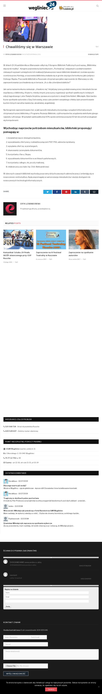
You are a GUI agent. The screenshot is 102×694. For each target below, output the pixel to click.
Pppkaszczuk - (18, 519)
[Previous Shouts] (51, 557)
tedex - (15, 506)
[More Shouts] (51, 585)
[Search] (97, 5)
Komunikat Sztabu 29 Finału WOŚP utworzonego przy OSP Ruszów (17, 255)
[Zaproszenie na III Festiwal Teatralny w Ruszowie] (51, 239)
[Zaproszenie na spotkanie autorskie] (84, 239)
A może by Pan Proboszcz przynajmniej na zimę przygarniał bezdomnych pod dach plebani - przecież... (44, 501)
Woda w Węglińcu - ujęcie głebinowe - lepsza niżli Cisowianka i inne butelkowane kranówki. (40, 488)
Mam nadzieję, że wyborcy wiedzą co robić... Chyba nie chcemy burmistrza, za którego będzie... (41, 513)
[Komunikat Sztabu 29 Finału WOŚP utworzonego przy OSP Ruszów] (18, 239)
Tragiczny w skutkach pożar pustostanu (21, 498)
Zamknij (51, 689)
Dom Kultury (93, 54)
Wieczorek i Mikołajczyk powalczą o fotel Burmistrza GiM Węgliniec (33, 511)
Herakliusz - (18, 481)
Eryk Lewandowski (14, 54)
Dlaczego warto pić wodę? (14, 486)
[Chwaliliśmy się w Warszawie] (51, 30)
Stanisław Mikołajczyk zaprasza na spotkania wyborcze (27, 523)
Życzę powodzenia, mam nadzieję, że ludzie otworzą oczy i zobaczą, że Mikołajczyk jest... (38, 526)
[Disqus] (51, 304)
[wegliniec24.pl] (51, 5)
